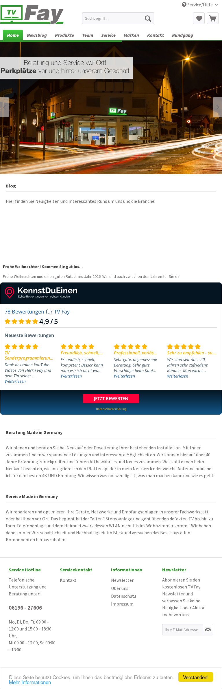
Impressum (122, 604)
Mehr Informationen (30, 682)
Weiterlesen (15, 381)
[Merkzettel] (199, 18)
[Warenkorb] (213, 18)
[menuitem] (118, 18)
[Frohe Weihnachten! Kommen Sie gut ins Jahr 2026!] (111, 236)
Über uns (119, 588)
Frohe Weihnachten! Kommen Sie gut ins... (43, 266)
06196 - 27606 (25, 607)
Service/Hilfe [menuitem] (200, 5)
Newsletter (122, 580)
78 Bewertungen (24, 311)
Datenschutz (123, 596)
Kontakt (68, 580)
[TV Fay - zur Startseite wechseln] (32, 15)
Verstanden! (196, 677)
